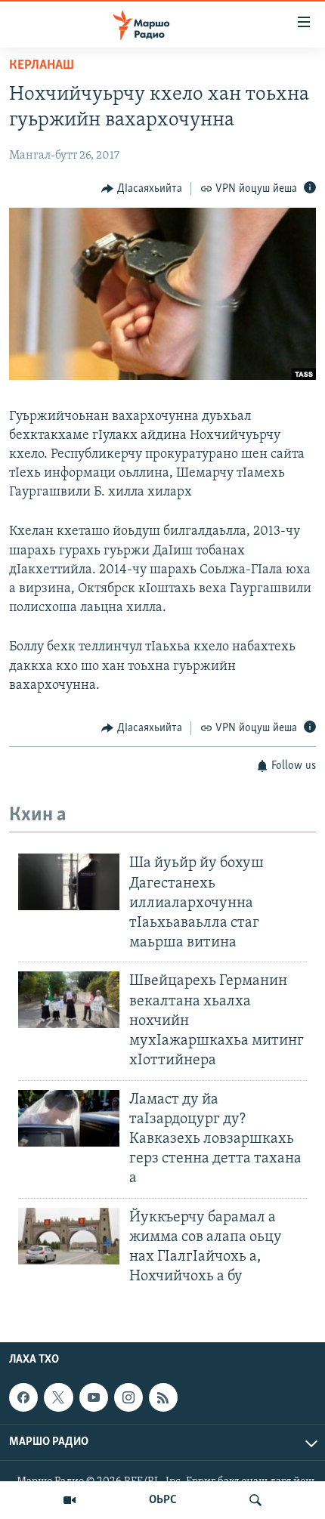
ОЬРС (163, 1500)
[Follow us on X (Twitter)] (58, 1397)
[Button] (141, 189)
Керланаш (41, 66)
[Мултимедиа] (69, 1500)
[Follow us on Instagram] (128, 1397)
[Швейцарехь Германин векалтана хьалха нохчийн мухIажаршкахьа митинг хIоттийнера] (68, 999)
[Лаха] (255, 1500)
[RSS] (163, 1397)
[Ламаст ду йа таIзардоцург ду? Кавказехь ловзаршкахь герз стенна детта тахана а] (68, 1118)
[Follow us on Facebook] (23, 1397)
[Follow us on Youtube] (93, 1397)
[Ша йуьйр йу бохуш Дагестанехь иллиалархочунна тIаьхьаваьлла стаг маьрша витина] (68, 882)
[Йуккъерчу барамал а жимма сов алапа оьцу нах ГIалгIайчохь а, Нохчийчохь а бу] (68, 1236)
